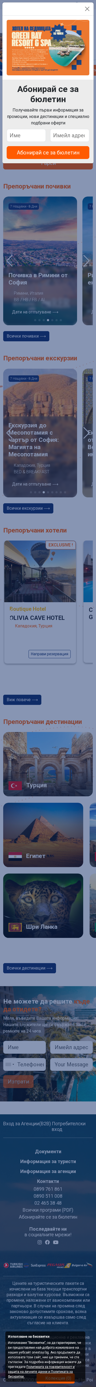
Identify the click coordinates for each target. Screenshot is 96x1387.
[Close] (87, 9)
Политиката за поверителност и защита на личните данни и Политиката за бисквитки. (41, 1371)
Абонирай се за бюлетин (48, 152)
